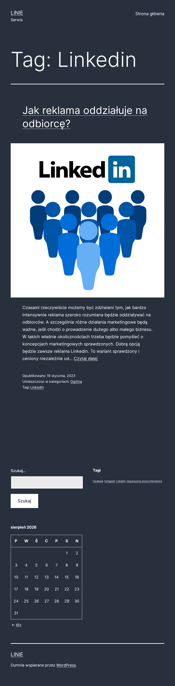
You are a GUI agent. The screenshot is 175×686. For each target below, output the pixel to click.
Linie (17, 13)
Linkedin (37, 387)
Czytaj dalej (86, 358)
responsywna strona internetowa (144, 481)
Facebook (98, 481)
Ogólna (76, 381)
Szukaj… (18, 470)
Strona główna (149, 13)
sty (18, 624)
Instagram (109, 481)
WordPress (66, 665)
